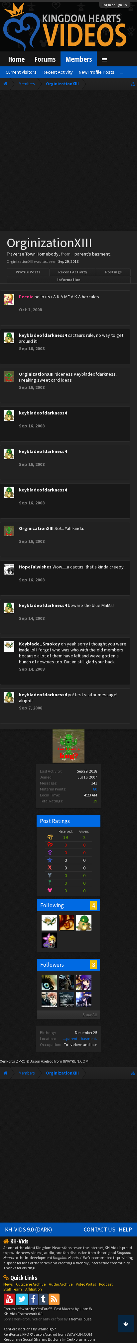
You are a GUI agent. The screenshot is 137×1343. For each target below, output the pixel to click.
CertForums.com (81, 1339)
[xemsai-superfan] (83, 999)
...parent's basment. (80, 1038)
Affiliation (33, 1289)
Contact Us (99, 1229)
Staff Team (12, 1289)
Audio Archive (60, 1284)
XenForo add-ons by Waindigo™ (30, 1328)
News (8, 1284)
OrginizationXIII (36, 374)
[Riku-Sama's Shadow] (83, 982)
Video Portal (86, 1284)
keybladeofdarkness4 (43, 335)
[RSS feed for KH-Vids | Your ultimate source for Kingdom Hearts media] (54, 1299)
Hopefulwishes (35, 567)
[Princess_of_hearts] (49, 982)
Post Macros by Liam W (73, 1308)
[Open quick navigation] (133, 84)
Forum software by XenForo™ (28, 1308)
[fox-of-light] (49, 999)
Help (125, 1229)
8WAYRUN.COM (75, 1061)
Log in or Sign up (114, 5)
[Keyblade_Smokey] (49, 923)
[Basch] (66, 982)
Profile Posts (28, 271)
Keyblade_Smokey (39, 644)
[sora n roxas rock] (49, 940)
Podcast (106, 1284)
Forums (45, 59)
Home (16, 59)
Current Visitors (21, 72)
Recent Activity (72, 271)
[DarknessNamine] (66, 999)
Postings (113, 271)
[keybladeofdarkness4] (83, 923)
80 (95, 788)
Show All (89, 1014)
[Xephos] (66, 923)
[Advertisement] (68, 162)
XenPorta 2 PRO (13, 1061)
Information (68, 279)
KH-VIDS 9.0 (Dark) (28, 1229)
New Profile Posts (96, 72)
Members (79, 59)
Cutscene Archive (31, 1284)
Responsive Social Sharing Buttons (32, 1339)
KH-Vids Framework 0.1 (23, 1313)
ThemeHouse (79, 1318)
